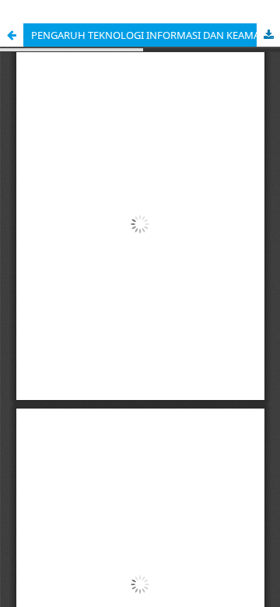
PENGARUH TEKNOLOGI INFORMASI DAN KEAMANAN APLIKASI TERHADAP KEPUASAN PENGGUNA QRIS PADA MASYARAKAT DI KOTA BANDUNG (155, 35)
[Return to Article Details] (11, 35)
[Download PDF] (268, 35)
